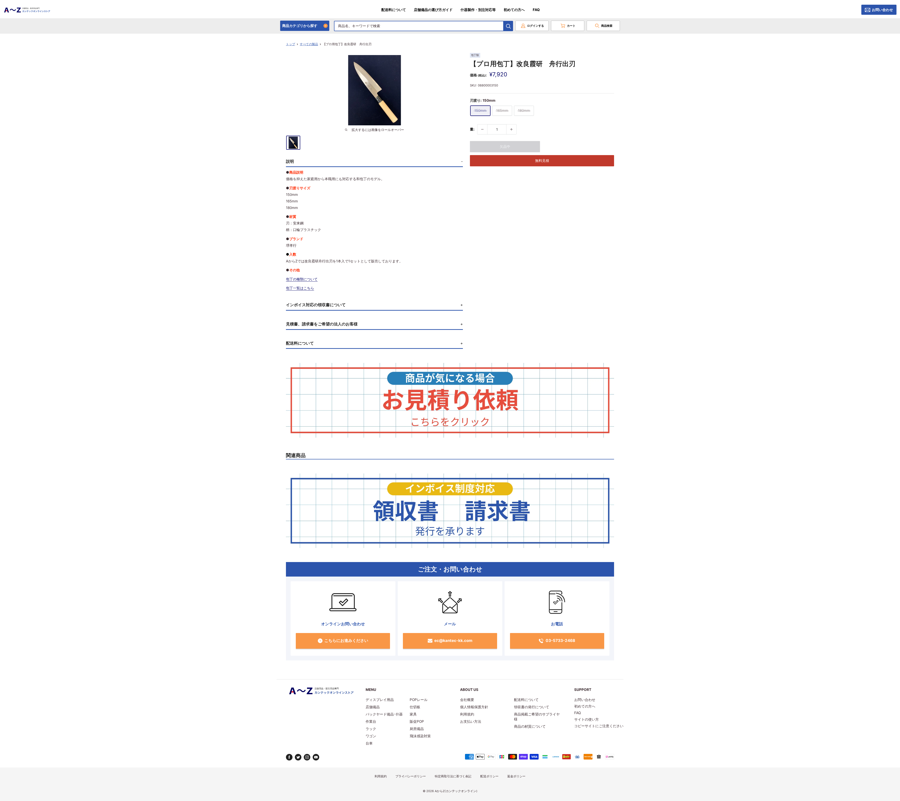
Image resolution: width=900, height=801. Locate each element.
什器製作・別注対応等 (478, 9)
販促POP (417, 721)
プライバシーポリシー (410, 776)
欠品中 (505, 146)
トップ (290, 44)
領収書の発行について (531, 707)
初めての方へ (514, 9)
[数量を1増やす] (511, 129)
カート (571, 25)
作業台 (371, 721)
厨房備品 (417, 728)
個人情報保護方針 (474, 707)
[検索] (508, 26)
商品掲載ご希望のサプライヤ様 (537, 716)
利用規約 (467, 714)
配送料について (393, 9)
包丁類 (475, 55)
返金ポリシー (516, 776)
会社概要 (467, 699)
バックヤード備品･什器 (384, 714)
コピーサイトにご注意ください (598, 726)
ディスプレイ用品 (380, 699)
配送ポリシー (489, 776)
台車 (369, 743)
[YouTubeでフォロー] (316, 757)
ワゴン (371, 736)
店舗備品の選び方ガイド (433, 9)
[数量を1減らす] (482, 129)
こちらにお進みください (346, 640)
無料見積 (542, 160)
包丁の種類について (302, 279)
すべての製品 (309, 44)
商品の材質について (530, 726)
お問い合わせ (882, 9)
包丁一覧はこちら (300, 288)
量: (472, 129)
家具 (413, 714)
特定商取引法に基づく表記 (453, 776)
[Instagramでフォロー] (307, 757)
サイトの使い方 (586, 719)
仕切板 (415, 707)
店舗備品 (373, 707)
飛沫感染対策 (420, 736)
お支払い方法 (470, 721)
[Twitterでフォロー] (298, 757)
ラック (371, 728)
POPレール (419, 699)
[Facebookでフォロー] (289, 757)
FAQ (536, 9)
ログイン (535, 25)
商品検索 (606, 25)
